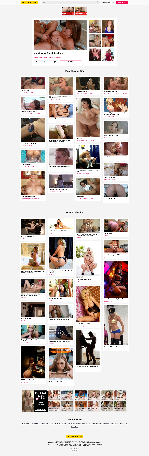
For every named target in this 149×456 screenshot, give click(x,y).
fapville (50, 322)
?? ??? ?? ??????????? (56, 381)
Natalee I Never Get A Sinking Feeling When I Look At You (32, 271)
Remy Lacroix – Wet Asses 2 (57, 230)
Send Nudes (45, 423)
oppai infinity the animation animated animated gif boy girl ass (115, 113)
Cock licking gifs (82, 91)
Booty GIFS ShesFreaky (111, 199)
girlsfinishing (107, 257)
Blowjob (36, 57)
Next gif (70, 62)
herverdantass (53, 119)
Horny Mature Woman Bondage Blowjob (58, 121)
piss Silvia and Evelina (55, 298)
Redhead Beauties (95, 423)
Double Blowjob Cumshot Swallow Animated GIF (115, 93)
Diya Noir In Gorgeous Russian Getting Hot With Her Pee (30, 294)
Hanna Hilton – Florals (83, 323)
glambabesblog (80, 326)
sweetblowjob (80, 370)
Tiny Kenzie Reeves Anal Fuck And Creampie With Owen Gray (87, 234)
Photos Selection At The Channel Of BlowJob (87, 367)
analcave (79, 237)
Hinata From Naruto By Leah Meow (114, 299)
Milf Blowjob (44, 57)
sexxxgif (51, 383)
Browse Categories (108, 2)
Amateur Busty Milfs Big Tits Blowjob (30, 198)
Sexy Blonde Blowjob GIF (110, 116)
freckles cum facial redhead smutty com (59, 167)
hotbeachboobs (26, 164)
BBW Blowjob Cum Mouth (55, 191)
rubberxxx (23, 297)
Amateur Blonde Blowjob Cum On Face (113, 159)
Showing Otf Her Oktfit (111, 347)
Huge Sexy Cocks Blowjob (83, 173)
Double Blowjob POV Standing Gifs (85, 199)
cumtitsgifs (107, 157)
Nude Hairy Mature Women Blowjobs (85, 140)
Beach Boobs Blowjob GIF (28, 166)
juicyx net (79, 138)
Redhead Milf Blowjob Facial (56, 170)
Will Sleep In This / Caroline (29, 380)
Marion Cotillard (26, 318)
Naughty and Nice (109, 177)
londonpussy (80, 281)
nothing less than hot (110, 91)
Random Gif (121, 2)
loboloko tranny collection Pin (58, 189)
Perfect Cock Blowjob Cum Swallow (85, 93)
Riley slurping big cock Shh (30, 111)
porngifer (106, 235)
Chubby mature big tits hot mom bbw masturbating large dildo (60, 141)
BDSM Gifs (71, 423)
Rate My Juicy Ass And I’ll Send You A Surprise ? (60, 271)
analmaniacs (80, 196)
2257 (76, 449)
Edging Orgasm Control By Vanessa (32, 340)
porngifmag (51, 233)
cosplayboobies (108, 301)
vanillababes (24, 238)
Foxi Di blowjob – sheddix (112, 135)
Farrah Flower (108, 233)
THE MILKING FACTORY (29, 143)
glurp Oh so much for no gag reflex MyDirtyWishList (59, 96)
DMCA (73, 449)
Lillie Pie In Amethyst (27, 236)
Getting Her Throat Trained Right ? (59, 319)
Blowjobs (106, 423)
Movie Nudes (61, 423)
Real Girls (74, 427)
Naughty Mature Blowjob (110, 179)
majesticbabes (24, 274)
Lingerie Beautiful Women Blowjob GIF (113, 201)
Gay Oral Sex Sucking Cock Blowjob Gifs (88, 170)
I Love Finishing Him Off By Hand (114, 255)
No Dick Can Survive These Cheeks (59, 341)
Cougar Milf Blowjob (55, 57)
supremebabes (24, 382)
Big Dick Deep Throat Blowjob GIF (57, 99)
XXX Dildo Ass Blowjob (27, 145)
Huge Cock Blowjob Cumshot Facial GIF (31, 113)
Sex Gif (53, 423)
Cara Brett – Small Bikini (84, 279)
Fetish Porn (114, 423)
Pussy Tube (124, 423)
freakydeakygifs (25, 342)
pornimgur (51, 274)
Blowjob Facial (107, 137)
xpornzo (51, 300)
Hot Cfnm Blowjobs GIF (27, 92)
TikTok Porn (25, 423)
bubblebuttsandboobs (28, 196)
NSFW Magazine (81, 423)
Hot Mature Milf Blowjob (54, 144)
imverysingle (25, 90)
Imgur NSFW (35, 423)
